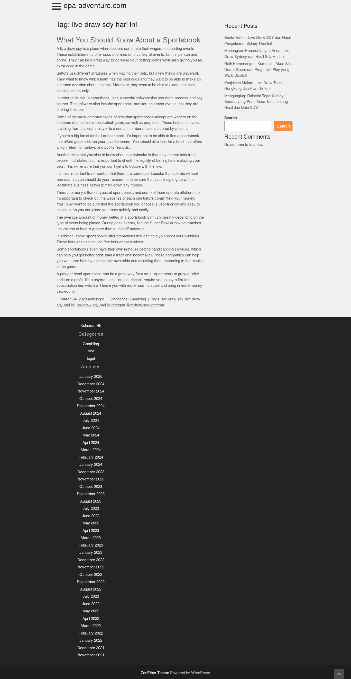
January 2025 (90, 376)
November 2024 (90, 391)
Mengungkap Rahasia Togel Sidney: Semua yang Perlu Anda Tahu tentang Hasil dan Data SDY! (256, 101)
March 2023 (91, 537)
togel (91, 358)
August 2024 (90, 413)
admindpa (96, 299)
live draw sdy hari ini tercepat (101, 304)
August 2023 (90, 501)
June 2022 (90, 603)
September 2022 (91, 581)
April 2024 (90, 442)
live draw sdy (71, 48)
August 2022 (90, 589)
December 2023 (90, 471)
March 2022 (91, 625)
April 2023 (90, 530)
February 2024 (91, 457)
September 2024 (91, 405)
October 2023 (90, 486)
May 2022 (90, 611)
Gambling (138, 299)
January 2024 (90, 464)
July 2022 (91, 596)
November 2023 (90, 479)
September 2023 (91, 493)
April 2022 (90, 618)
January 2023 (90, 552)
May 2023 (90, 523)
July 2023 (91, 508)
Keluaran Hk (90, 325)
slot (91, 351)
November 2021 (90, 655)
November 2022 (90, 567)
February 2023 (91, 545)
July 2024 (91, 420)
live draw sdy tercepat (145, 304)
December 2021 (90, 647)
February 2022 (91, 633)
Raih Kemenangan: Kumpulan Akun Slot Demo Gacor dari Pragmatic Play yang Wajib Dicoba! (258, 69)
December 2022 (90, 559)
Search (230, 117)
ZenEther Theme (155, 672)
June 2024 (90, 427)
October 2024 (90, 398)
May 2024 (90, 435)
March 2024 (91, 449)
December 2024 (90, 383)
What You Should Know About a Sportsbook (128, 39)
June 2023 (90, 515)
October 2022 (90, 574)
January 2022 (90, 640)
